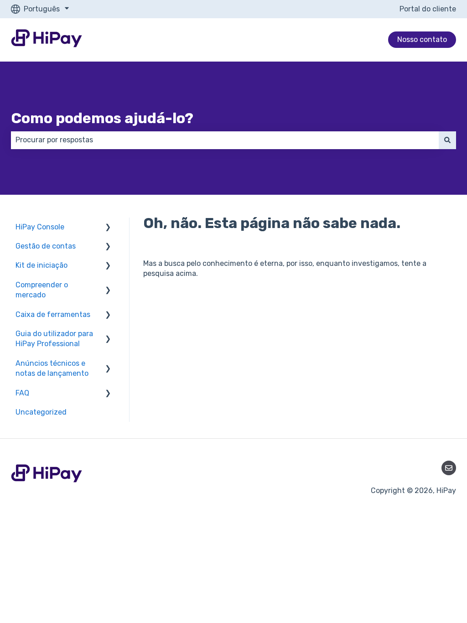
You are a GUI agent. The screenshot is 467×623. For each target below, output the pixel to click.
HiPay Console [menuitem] (40, 227)
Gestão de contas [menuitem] (46, 246)
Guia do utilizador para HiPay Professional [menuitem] (54, 338)
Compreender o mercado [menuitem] (42, 289)
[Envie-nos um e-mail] (448, 468)
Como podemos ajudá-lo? (102, 118)
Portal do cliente (428, 9)
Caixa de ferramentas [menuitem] (53, 314)
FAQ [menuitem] (22, 393)
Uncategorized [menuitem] (41, 412)
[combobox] (225, 140)
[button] (108, 227)
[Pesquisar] (447, 140)
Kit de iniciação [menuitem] (41, 265)
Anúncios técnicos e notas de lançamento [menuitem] (52, 368)
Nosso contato (422, 39)
